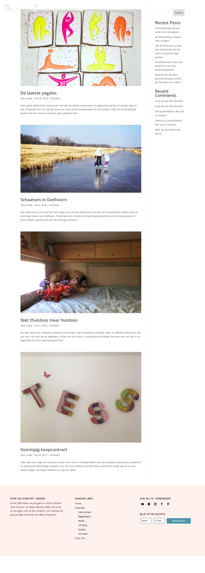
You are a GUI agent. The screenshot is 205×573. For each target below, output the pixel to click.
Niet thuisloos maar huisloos (49, 320)
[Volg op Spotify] (149, 504)
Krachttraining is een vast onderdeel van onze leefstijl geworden (169, 65)
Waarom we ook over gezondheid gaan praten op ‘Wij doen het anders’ (168, 78)
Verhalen (55, 98)
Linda (29, 98)
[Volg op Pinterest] (168, 504)
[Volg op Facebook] (161, 504)
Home (47, 8)
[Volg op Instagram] (155, 504)
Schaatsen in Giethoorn (43, 199)
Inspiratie (59, 8)
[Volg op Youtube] (142, 504)
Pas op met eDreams (172, 101)
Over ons (75, 8)
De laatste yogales (38, 93)
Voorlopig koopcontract (43, 449)
